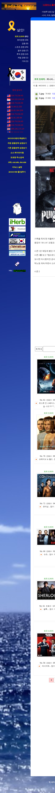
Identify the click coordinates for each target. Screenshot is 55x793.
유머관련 (20, 40)
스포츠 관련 (19, 47)
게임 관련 (22, 58)
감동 (24, 43)
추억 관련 (20, 54)
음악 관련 (22, 51)
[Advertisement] (17, 188)
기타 (24, 61)
